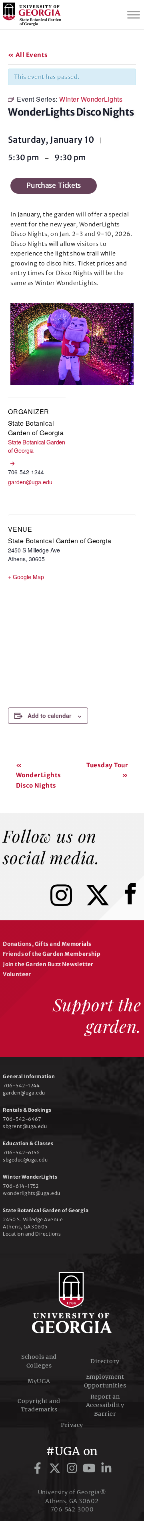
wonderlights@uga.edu (31, 1193)
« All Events (28, 55)
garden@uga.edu (30, 482)
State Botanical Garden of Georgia (36, 428)
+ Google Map (26, 577)
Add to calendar (49, 715)
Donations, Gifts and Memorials (47, 944)
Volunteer (17, 974)
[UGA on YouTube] (90, 1468)
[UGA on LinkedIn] (106, 1468)
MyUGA (39, 1381)
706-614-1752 (21, 1186)
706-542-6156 (21, 1152)
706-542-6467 (22, 1119)
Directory (104, 1361)
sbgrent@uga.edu (25, 1126)
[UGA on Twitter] (56, 1468)
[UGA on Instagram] (73, 1468)
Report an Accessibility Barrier (105, 1405)
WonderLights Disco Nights (38, 775)
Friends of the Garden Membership (51, 954)
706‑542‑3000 (72, 1509)
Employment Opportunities (105, 1381)
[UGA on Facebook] (39, 1468)
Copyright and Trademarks (39, 1405)
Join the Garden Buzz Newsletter (48, 964)
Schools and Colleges (38, 1361)
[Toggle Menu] (133, 14)
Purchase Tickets (53, 185)
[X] (103, 904)
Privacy (72, 1425)
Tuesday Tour (107, 770)
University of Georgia (72, 1302)
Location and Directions (32, 1234)
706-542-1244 (21, 1086)
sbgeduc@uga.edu (25, 1160)
